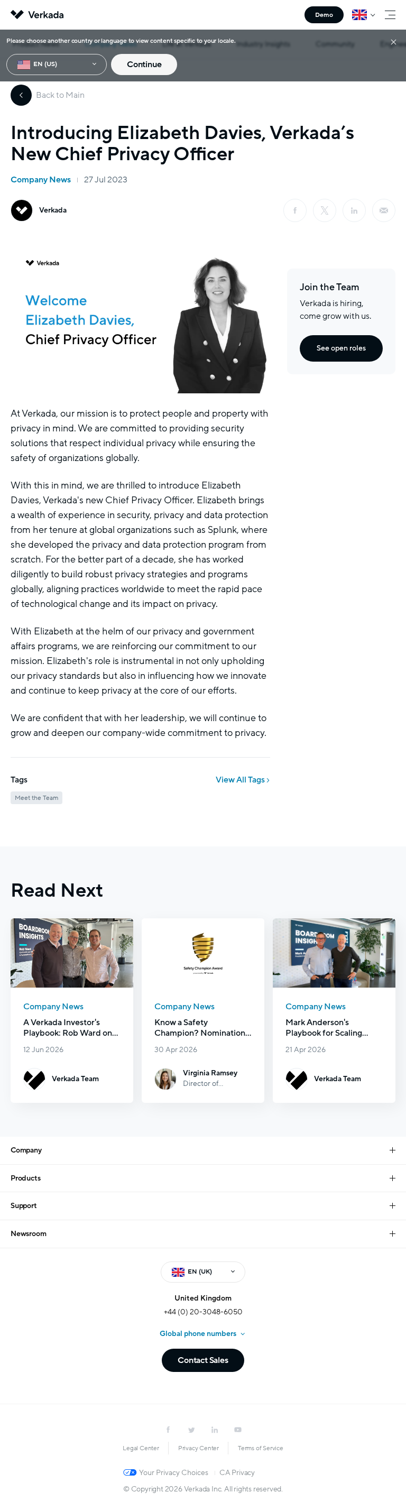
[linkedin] (354, 210)
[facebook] (295, 210)
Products (25, 1178)
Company (26, 1150)
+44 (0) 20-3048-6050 (203, 1312)
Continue (144, 64)
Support (24, 1206)
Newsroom (28, 1234)
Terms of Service (260, 1448)
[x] (324, 210)
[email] (383, 210)
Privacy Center (198, 1448)
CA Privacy (237, 1473)
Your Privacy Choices (173, 1473)
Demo (324, 15)
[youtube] (237, 1429)
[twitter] (191, 1429)
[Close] (393, 41)
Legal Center (141, 1448)
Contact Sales (203, 1360)
